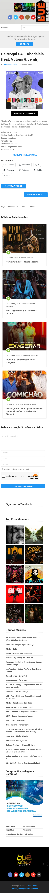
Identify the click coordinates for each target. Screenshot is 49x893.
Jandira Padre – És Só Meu (16, 680)
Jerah (23, 207)
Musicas (30, 258)
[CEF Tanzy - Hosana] (15, 554)
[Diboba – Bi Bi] (15, 594)
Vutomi (32, 207)
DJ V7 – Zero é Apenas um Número (19, 716)
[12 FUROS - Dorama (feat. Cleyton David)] (15, 613)
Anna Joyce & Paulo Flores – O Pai (19, 707)
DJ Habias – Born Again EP (16, 741)
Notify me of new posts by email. (17, 469)
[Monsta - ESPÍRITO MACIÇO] (15, 535)
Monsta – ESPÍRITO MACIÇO (17, 692)
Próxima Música (34, 195)
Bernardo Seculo (10, 65)
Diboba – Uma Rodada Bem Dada (19, 703)
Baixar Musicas (29, 826)
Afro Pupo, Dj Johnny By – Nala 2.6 (19, 658)
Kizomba (22, 258)
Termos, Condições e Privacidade (24, 889)
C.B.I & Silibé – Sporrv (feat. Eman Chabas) (23, 763)
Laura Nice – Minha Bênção (17, 736)
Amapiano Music (28, 304)
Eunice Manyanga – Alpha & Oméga (20, 645)
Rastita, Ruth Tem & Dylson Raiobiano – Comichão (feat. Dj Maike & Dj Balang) (24, 411)
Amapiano (27, 830)
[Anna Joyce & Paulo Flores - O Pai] (34, 535)
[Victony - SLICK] (34, 554)
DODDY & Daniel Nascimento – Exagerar (21, 361)
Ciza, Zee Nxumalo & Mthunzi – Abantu (21, 312)
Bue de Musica (32, 886)
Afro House (25, 355)
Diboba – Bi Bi (11, 649)
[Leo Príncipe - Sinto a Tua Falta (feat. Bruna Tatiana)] (34, 594)
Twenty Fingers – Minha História (22, 261)
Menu (5, 27)
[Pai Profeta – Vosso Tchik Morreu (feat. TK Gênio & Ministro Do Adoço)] (15, 574)
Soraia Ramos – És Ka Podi (16, 676)
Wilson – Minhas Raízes (15, 720)
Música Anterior (14, 186)
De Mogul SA (13, 207)
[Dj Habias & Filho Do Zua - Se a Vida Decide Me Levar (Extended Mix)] (34, 574)
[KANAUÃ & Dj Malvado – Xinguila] (34, 613)
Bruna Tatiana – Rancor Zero (17, 725)
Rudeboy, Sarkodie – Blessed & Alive (20, 745)
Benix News (10, 826)
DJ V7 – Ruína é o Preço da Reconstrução (22, 712)
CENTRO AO (24, 44)
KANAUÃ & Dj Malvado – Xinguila (19, 653)
